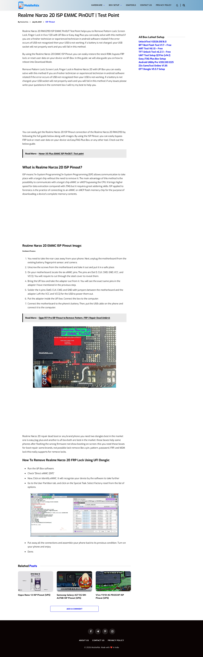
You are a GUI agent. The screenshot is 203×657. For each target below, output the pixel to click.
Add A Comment (74, 609)
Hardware (96, 5)
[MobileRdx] (28, 5)
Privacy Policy (163, 5)
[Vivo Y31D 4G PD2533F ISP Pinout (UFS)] (113, 581)
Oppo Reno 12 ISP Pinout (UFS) (34, 594)
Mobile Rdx (24, 22)
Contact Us (146, 5)
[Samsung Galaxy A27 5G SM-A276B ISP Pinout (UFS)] (74, 581)
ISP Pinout (50, 22)
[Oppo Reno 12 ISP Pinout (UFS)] (35, 581)
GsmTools (131, 5)
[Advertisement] (74, 109)
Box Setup (114, 5)
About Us (84, 640)
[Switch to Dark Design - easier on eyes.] (177, 5)
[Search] (183, 5)
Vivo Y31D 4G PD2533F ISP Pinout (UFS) (110, 596)
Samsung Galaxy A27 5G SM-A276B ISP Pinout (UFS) (71, 596)
